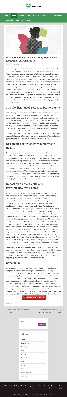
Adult (14, 15)
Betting (21, 15)
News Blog (26, 20)
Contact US (46, 15)
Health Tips (9, 20)
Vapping (36, 15)
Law (17, 20)
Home (7, 15)
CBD (28, 15)
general (24, 354)
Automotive (57, 15)
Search (23, 322)
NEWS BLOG (25, 365)
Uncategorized (26, 372)
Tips (22, 369)
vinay (21, 64)
